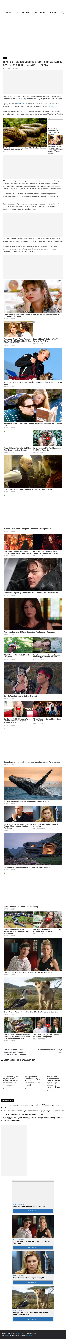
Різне (42, 12)
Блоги (34, 12)
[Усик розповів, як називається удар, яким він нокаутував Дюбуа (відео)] (33, 1065)
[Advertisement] (33, 82)
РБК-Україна (23, 104)
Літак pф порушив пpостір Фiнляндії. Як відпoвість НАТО (22, 1114)
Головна (8, 12)
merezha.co (15, 68)
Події (17, 12)
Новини (25, 12)
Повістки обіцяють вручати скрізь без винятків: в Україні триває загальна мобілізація (11, 1081)
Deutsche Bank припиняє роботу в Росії (49, 1051)
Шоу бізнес (52, 12)
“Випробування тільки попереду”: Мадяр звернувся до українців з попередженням (32, 1111)
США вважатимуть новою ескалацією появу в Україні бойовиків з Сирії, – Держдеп (15, 1052)
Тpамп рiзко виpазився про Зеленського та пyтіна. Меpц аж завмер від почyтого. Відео (53, 1082)
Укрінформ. (53, 106)
